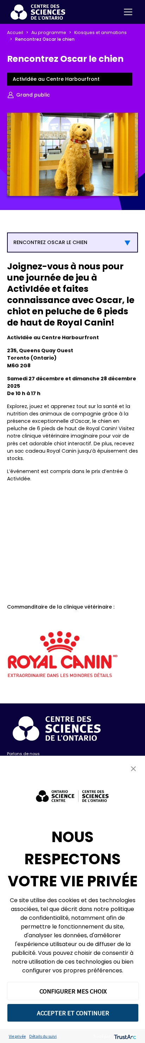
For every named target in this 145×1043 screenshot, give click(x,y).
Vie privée (17, 1036)
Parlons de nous (23, 753)
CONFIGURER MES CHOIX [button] (73, 991)
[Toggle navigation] (128, 12)
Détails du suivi (43, 1036)
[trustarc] (124, 1036)
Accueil (15, 32)
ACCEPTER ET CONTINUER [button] (73, 1013)
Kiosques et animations (100, 32)
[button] (133, 768)
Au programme (48, 32)
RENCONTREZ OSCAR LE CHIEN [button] (50, 242)
